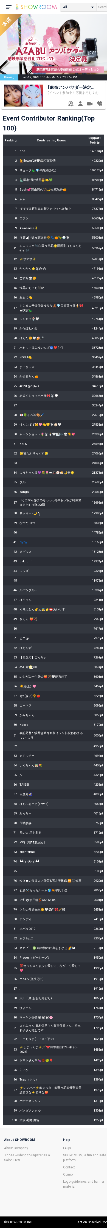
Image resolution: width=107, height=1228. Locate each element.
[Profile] (80, 104)
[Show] (90, 104)
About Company (16, 1148)
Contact (69, 1167)
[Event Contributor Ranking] (70, 104)
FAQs (67, 1148)
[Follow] (99, 104)
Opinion (69, 1174)
